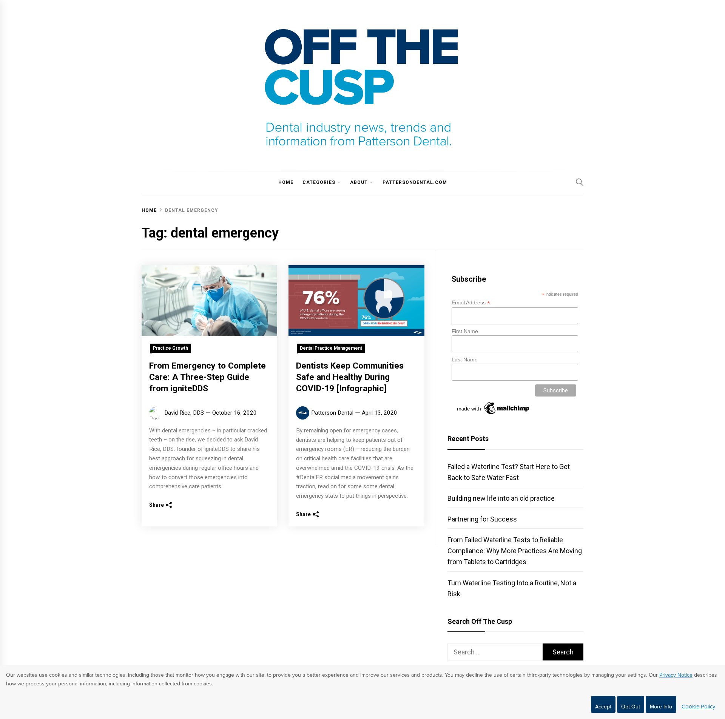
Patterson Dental (332, 412)
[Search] (579, 182)
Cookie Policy (698, 706)
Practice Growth (170, 348)
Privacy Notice (676, 675)
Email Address (471, 302)
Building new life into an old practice (501, 498)
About (359, 182)
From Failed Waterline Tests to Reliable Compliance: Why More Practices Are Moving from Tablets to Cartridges (514, 551)
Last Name (465, 359)
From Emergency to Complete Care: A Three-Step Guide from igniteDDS (207, 377)
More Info (661, 707)
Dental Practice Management (331, 348)
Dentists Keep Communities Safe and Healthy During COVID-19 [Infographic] (350, 377)
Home (285, 182)
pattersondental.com (415, 182)
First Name (465, 331)
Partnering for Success (482, 519)
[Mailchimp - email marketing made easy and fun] (493, 414)
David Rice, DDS (184, 412)
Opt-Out (630, 707)
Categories (318, 182)
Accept (603, 707)
